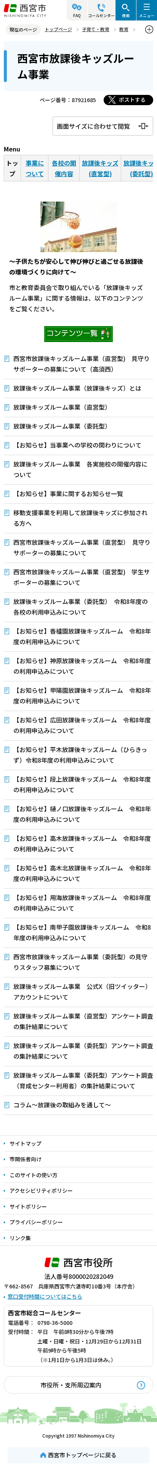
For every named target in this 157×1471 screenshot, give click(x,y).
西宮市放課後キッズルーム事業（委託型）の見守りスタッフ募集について (80, 962)
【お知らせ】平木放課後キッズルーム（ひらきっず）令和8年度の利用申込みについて (80, 755)
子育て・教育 (95, 29)
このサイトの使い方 (34, 1175)
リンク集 (20, 1238)
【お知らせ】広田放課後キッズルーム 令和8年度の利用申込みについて (82, 725)
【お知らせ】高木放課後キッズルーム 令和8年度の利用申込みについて (82, 843)
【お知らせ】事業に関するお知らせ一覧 (68, 493)
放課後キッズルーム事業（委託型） (62, 425)
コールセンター (101, 15)
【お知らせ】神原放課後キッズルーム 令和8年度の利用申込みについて (82, 666)
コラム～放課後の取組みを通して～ (62, 1104)
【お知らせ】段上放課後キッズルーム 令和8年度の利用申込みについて (82, 784)
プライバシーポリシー (36, 1222)
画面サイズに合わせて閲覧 (93, 126)
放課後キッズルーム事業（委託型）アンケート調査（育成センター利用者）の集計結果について (83, 1080)
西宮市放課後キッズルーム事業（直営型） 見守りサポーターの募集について (82, 547)
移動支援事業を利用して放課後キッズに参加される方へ (80, 518)
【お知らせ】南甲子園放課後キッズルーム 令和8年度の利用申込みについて (82, 932)
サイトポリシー (28, 1206)
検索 (126, 15)
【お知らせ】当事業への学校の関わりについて (77, 444)
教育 (123, 29)
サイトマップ (26, 1143)
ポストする (132, 99)
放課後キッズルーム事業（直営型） (62, 407)
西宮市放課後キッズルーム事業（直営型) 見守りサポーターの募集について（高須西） (81, 364)
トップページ (58, 29)
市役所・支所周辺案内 (70, 1384)
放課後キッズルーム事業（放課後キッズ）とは (77, 388)
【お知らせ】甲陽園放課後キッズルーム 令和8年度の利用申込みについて (82, 695)
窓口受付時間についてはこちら (45, 1296)
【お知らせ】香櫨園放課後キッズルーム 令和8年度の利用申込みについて (82, 636)
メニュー (146, 15)
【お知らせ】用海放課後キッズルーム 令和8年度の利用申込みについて (82, 903)
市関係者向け (26, 1159)
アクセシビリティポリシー (41, 1190)
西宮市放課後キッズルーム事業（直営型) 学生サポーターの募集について (81, 577)
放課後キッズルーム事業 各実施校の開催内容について (80, 469)
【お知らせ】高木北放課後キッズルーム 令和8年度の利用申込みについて (82, 873)
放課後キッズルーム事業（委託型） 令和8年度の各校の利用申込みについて (80, 606)
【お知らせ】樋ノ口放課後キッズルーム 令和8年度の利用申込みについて (82, 814)
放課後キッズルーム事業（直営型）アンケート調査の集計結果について (83, 1021)
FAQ (77, 15)
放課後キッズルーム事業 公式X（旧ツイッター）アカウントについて (82, 991)
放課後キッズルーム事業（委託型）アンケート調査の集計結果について (83, 1051)
